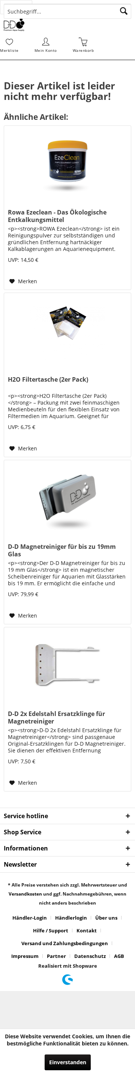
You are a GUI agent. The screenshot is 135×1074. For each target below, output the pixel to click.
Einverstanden (67, 1062)
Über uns (106, 917)
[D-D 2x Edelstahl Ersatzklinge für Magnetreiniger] (67, 665)
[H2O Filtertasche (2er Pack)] (67, 330)
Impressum (25, 956)
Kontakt (86, 930)
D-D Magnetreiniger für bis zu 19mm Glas (62, 550)
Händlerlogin (71, 917)
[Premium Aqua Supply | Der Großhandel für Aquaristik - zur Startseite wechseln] (14, 24)
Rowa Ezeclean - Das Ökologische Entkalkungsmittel (57, 216)
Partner (56, 956)
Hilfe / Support (50, 930)
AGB (119, 956)
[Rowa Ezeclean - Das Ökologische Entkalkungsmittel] (67, 163)
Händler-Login (29, 917)
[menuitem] (20, 7)
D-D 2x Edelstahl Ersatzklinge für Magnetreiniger (56, 717)
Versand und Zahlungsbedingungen (64, 943)
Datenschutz (90, 956)
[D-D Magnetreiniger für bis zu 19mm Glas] (67, 498)
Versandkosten (25, 894)
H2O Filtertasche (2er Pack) (48, 380)
